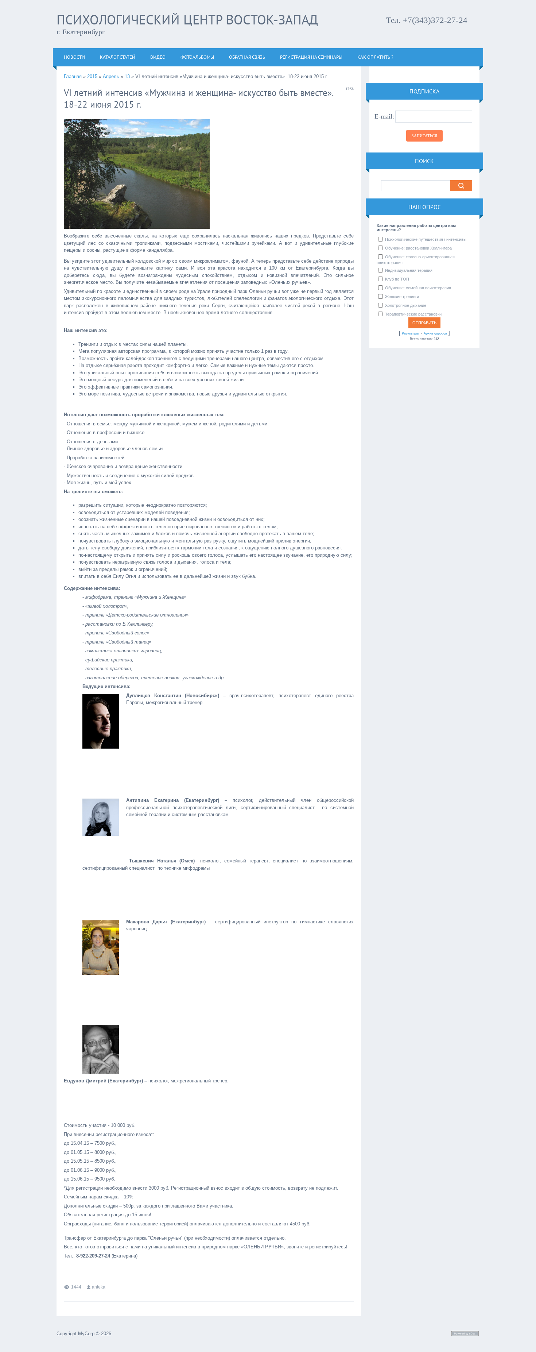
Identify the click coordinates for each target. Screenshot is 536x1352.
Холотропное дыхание (405, 305)
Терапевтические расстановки (413, 314)
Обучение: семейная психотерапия (418, 288)
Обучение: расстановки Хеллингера (418, 248)
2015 (92, 76)
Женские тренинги (402, 296)
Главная (73, 76)
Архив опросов (435, 333)
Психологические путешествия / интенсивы (425, 239)
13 (127, 76)
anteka (98, 1287)
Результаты (410, 333)
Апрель (111, 76)
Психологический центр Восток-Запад (187, 19)
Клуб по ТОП (397, 279)
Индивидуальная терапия (408, 270)
